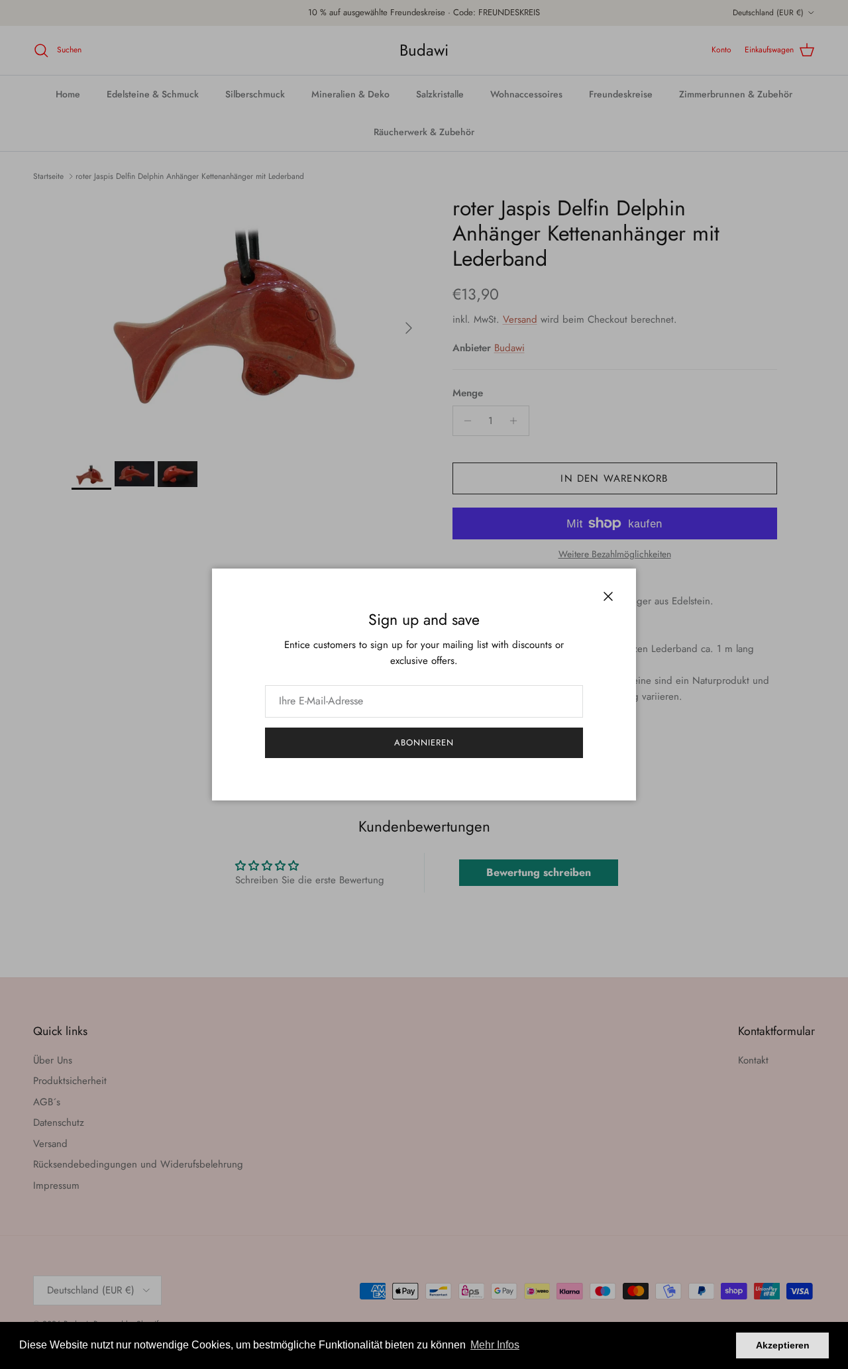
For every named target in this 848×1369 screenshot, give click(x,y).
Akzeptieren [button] (783, 1345)
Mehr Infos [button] (494, 1344)
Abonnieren (424, 742)
